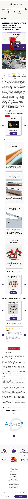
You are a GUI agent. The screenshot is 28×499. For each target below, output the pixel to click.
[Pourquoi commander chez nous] (4, 75)
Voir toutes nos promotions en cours (14, 113)
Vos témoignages (13, 479)
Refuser (7, 496)
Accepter (20, 496)
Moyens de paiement (13, 486)
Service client (13, 477)
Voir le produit (13, 133)
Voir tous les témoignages (14, 348)
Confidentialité (13, 471)
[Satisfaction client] (14, 75)
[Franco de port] (9, 75)
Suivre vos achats (13, 487)
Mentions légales (13, 474)
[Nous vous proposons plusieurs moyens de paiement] (23, 75)
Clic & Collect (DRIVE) (13, 481)
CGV (13, 472)
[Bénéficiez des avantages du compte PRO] (18, 74)
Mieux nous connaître (13, 469)
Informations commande (13, 484)
